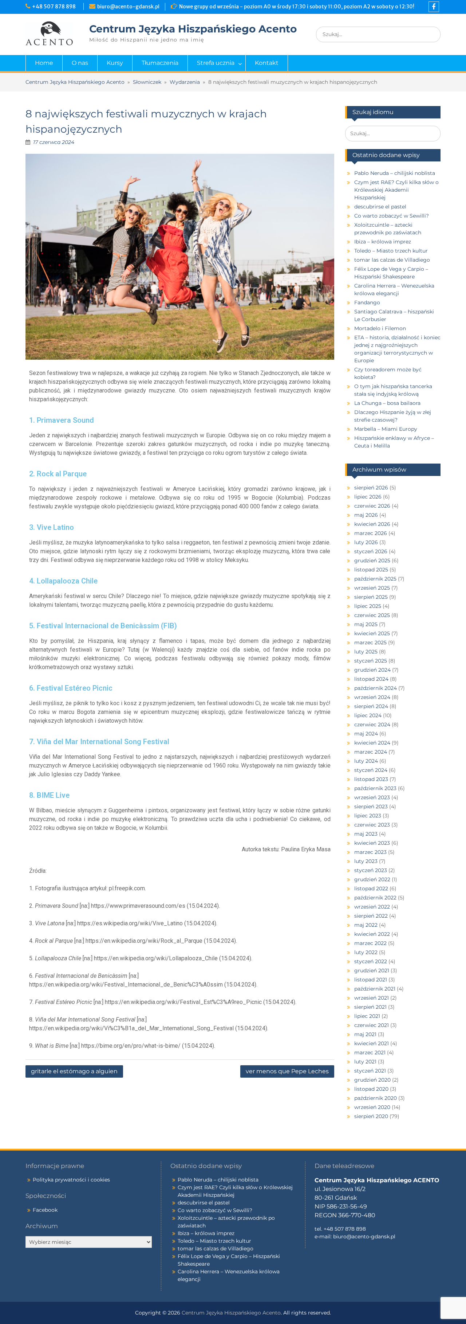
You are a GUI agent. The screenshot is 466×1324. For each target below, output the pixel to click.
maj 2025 (366, 624)
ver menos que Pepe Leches (287, 1071)
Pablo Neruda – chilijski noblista (394, 173)
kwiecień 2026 (372, 524)
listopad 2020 (371, 1089)
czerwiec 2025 (372, 615)
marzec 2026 (370, 533)
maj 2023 (366, 834)
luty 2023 (366, 861)
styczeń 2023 (370, 870)
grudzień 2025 (372, 560)
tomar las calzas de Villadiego (392, 260)
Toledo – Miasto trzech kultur (391, 250)
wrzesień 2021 (371, 998)
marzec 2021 (370, 1052)
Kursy (115, 62)
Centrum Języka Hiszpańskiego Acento (193, 29)
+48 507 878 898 (55, 6)
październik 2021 (374, 988)
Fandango (367, 302)
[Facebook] (434, 6)
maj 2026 (366, 515)
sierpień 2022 (371, 916)
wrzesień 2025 (372, 588)
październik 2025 (375, 578)
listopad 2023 (371, 779)
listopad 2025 (371, 569)
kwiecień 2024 (372, 742)
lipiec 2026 (368, 496)
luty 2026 (366, 542)
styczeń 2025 (370, 660)
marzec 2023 (370, 852)
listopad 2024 (371, 679)
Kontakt (267, 62)
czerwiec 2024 (372, 724)
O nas (80, 62)
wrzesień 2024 (372, 697)
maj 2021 (365, 1034)
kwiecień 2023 (372, 843)
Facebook (45, 1210)
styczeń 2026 (370, 551)
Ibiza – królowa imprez (382, 241)
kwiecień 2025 (372, 633)
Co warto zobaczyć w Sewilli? (391, 215)
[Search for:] (378, 34)
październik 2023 (375, 788)
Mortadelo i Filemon (380, 328)
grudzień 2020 (372, 1080)
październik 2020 (375, 1098)
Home (44, 62)
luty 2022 (366, 952)
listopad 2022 (371, 888)
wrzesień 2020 (372, 1107)
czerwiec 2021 (371, 1025)
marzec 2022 (370, 943)
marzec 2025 (370, 642)
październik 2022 (375, 897)
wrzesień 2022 (372, 906)
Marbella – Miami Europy (385, 429)
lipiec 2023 (367, 815)
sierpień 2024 (371, 706)
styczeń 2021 (370, 1070)
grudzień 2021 (371, 970)
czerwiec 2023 (372, 824)
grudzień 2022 (372, 879)
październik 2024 (375, 688)
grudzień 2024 (372, 670)
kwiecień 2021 (371, 1043)
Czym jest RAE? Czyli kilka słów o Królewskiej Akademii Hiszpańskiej (396, 190)
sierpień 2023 (371, 806)
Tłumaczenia (160, 62)
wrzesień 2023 (372, 797)
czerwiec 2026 (372, 506)
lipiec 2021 (367, 1016)
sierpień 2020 (371, 1116)
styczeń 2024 (370, 770)
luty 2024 (366, 761)
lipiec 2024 (368, 715)
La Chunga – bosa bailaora (387, 403)
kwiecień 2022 (372, 934)
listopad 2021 (370, 979)
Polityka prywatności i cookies (71, 1179)
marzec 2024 (370, 752)
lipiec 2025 (367, 606)
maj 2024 (366, 733)
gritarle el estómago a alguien (74, 1071)
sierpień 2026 (371, 487)
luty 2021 (365, 1061)
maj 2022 (366, 925)
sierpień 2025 (371, 597)
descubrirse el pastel (380, 206)
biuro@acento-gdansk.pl (128, 6)
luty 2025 (366, 651)
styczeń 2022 (370, 961)
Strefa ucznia (215, 62)
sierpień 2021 (370, 1007)
